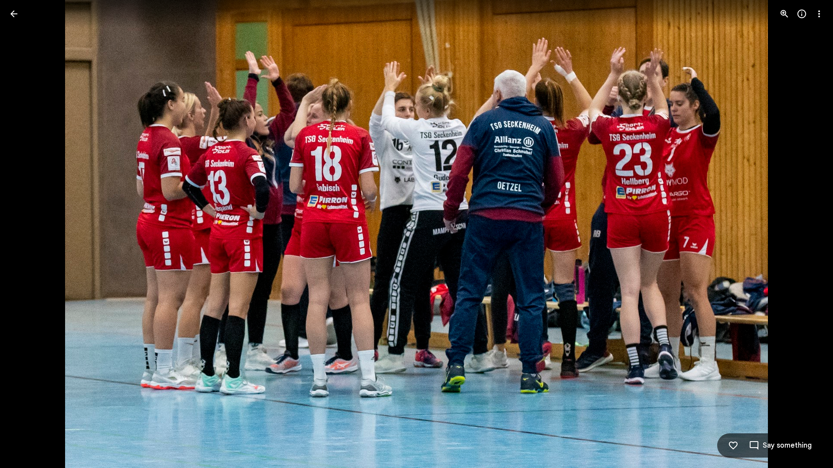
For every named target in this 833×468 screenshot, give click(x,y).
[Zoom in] (784, 14)
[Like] (733, 445)
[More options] (819, 14)
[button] (24, 234)
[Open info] (801, 14)
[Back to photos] (13, 13)
